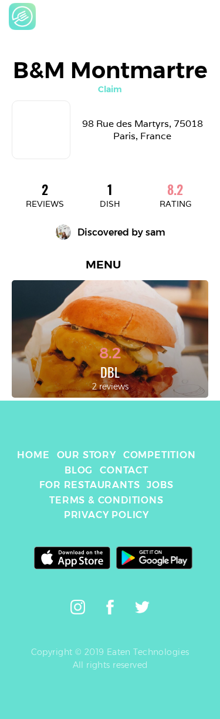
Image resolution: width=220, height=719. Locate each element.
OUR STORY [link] (86, 455)
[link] (22, 16)
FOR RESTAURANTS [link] (89, 484)
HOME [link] (33, 455)
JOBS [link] (160, 484)
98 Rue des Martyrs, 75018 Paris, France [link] (143, 129)
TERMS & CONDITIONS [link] (106, 500)
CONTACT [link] (124, 470)
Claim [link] (110, 89)
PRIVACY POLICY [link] (106, 514)
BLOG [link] (79, 470)
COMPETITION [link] (159, 455)
